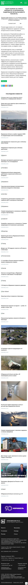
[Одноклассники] (6, 86)
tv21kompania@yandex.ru (6, 568)
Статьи (16, 534)
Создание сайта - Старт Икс (18, 582)
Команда (16, 530)
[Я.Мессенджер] (2, 86)
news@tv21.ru (20, 568)
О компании (4, 530)
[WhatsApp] (12, 86)
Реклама (3, 534)
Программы (17, 527)
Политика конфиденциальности (6, 582)
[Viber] (10, 86)
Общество (4, 81)
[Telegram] (8, 86)
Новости (3, 527)
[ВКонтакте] (4, 86)
